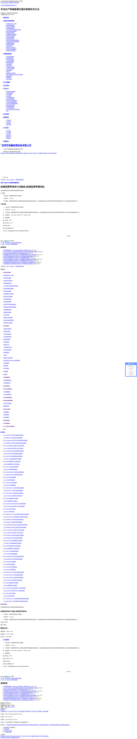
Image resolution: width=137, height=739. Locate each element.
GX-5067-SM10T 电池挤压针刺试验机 (12, 495)
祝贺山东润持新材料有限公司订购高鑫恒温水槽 (15, 253)
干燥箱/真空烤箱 (10, 67)
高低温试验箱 (9, 58)
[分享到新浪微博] (2, 241)
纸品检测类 (6, 412)
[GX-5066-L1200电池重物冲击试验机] (13, 456)
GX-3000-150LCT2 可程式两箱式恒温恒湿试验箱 (15, 516)
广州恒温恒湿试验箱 (54, 724)
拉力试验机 (6, 82)
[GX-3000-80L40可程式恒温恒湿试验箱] (13, 451)
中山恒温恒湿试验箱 (43, 724)
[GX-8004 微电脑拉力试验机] (10, 498)
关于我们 (6, 127)
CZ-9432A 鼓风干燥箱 (8, 511)
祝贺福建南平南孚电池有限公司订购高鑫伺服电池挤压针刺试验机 (20, 254)
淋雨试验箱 (9, 70)
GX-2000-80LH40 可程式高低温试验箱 (13, 474)
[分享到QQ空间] (1, 241)
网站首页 (6, 17)
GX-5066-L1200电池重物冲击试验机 (12, 458)
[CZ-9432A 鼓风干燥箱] (9, 509)
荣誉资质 (8, 135)
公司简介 (8, 130)
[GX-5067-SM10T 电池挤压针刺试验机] (13, 493)
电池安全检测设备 (8, 21)
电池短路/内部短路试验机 (12, 41)
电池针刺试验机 (10, 25)
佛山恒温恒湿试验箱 (33, 724)
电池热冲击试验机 (10, 35)
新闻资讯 (6, 117)
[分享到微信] (7, 241)
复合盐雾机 (9, 79)
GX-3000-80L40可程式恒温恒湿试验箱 (13, 453)
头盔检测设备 (6, 383)
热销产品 (3, 432)
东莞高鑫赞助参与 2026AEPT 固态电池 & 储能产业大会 (17, 250)
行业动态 (8, 121)
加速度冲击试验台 (10, 26)
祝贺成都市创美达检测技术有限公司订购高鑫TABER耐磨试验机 (19, 262)
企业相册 (8, 132)
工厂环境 (8, 133)
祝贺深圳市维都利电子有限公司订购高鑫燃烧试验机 (16, 257)
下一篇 (9, 244)
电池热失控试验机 (10, 50)
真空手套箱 (9, 46)
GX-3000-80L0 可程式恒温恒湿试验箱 (12, 437)
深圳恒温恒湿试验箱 (64, 724)
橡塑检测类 (6, 406)
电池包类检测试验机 (11, 31)
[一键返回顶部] (7, 732)
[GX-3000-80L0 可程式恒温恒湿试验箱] (13, 435)
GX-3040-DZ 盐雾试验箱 (9, 485)
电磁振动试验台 (10, 44)
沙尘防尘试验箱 (10, 68)
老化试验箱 (9, 64)
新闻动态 (6, 2)
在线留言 (11, 2)
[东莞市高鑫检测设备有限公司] (9, 5)
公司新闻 (8, 120)
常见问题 (8, 123)
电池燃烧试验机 (10, 43)
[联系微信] (6, 727)
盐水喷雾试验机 (10, 61)
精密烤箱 (8, 77)
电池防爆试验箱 (10, 28)
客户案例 (6, 114)
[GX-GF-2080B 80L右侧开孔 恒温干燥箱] (13, 445)
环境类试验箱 (7, 54)
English (2, 2)
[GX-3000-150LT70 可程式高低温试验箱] (13, 487)
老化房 (8, 71)
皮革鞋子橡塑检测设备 (12, 103)
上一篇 (11, 242)
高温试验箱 (9, 76)
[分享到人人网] (6, 241)
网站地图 (16, 2)
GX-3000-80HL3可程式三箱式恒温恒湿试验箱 (14, 443)
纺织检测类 (6, 417)
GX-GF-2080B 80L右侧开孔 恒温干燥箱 (13, 448)
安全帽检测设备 (10, 97)
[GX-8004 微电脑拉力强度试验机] (12, 461)
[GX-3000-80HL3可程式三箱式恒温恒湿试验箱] (15, 440)
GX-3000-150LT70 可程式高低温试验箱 (13, 490)
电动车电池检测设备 (11, 49)
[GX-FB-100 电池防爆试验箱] (10, 466)
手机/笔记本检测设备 (11, 100)
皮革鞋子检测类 (7, 403)
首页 (8, 179)
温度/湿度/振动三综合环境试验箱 (14, 74)
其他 (7, 111)
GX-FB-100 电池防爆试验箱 (10, 469)
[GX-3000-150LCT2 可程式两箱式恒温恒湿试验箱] (16, 514)
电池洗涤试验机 (10, 37)
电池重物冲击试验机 (11, 34)
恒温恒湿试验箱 (10, 56)
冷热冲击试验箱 (10, 59)
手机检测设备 (6, 391)
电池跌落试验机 (10, 38)
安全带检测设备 (10, 99)
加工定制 (6, 85)
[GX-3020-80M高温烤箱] (9, 477)
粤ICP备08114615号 (10, 706)
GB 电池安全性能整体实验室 (13, 29)
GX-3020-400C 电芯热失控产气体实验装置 (14, 506)
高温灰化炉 (9, 65)
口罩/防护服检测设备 (11, 102)
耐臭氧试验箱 (9, 62)
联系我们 (8, 138)
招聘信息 (8, 136)
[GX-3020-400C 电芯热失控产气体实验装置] (14, 503)
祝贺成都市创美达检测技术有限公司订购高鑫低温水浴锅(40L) (19, 263)
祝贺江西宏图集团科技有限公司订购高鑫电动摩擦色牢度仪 (18, 260)
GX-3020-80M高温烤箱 (9, 480)
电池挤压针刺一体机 (11, 23)
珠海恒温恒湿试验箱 (12, 724)
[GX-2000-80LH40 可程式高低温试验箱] (13, 472)
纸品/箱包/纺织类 (10, 105)
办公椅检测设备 (10, 108)
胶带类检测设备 (10, 106)
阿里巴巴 (3, 709)
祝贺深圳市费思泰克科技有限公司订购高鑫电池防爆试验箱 (18, 256)
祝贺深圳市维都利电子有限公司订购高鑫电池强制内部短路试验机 (20, 259)
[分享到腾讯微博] (4, 241)
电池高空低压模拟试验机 (12, 40)
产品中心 (6, 88)
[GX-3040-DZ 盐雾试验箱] (10, 482)
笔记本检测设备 (7, 394)
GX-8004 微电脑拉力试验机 (10, 501)
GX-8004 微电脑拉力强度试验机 (11, 464)
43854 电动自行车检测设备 (13, 109)
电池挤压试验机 (10, 32)
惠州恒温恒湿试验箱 (22, 724)
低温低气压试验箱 (10, 47)
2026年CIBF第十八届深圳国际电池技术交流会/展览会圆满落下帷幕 (20, 251)
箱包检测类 (6, 414)
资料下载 (8, 124)
